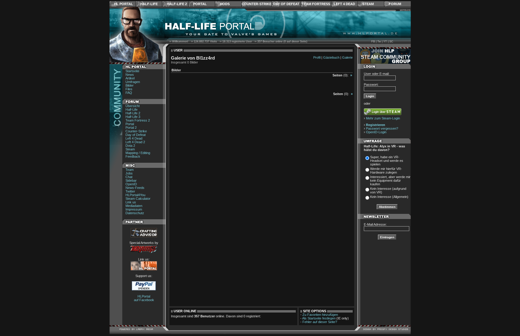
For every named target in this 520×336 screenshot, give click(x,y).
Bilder (129, 85)
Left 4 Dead (344, 4)
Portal (200, 4)
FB (373, 41)
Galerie (347, 57)
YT (385, 41)
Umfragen (132, 82)
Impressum (133, 209)
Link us (130, 202)
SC (391, 41)
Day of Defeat (286, 4)
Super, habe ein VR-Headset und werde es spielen (386, 160)
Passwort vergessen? (382, 128)
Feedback (132, 156)
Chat (128, 177)
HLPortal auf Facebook (144, 298)
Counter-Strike (256, 4)
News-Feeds (134, 188)
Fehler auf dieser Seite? (319, 322)
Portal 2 (131, 127)
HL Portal (123, 4)
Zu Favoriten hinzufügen (320, 314)
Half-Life (149, 4)
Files (128, 89)
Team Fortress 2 (137, 120)
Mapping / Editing (137, 153)
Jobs (129, 173)
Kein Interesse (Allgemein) (389, 197)
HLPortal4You (135, 195)
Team (129, 169)
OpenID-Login (376, 132)
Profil (316, 57)
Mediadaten (133, 206)
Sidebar (131, 180)
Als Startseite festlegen (319, 318)
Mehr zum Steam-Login (383, 118)
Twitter (130, 191)
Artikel (130, 78)
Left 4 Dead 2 (135, 142)
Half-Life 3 (132, 117)
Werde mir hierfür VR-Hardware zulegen (386, 170)
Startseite (132, 71)
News (129, 74)
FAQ (128, 92)
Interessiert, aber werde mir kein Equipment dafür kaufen (390, 180)
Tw (379, 41)
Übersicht (132, 106)
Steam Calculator (137, 198)
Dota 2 (130, 145)
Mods (225, 4)
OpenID (131, 184)
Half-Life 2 (177, 4)
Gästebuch (331, 57)
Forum (395, 4)
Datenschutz (134, 213)
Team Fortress (316, 4)
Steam (368, 4)
